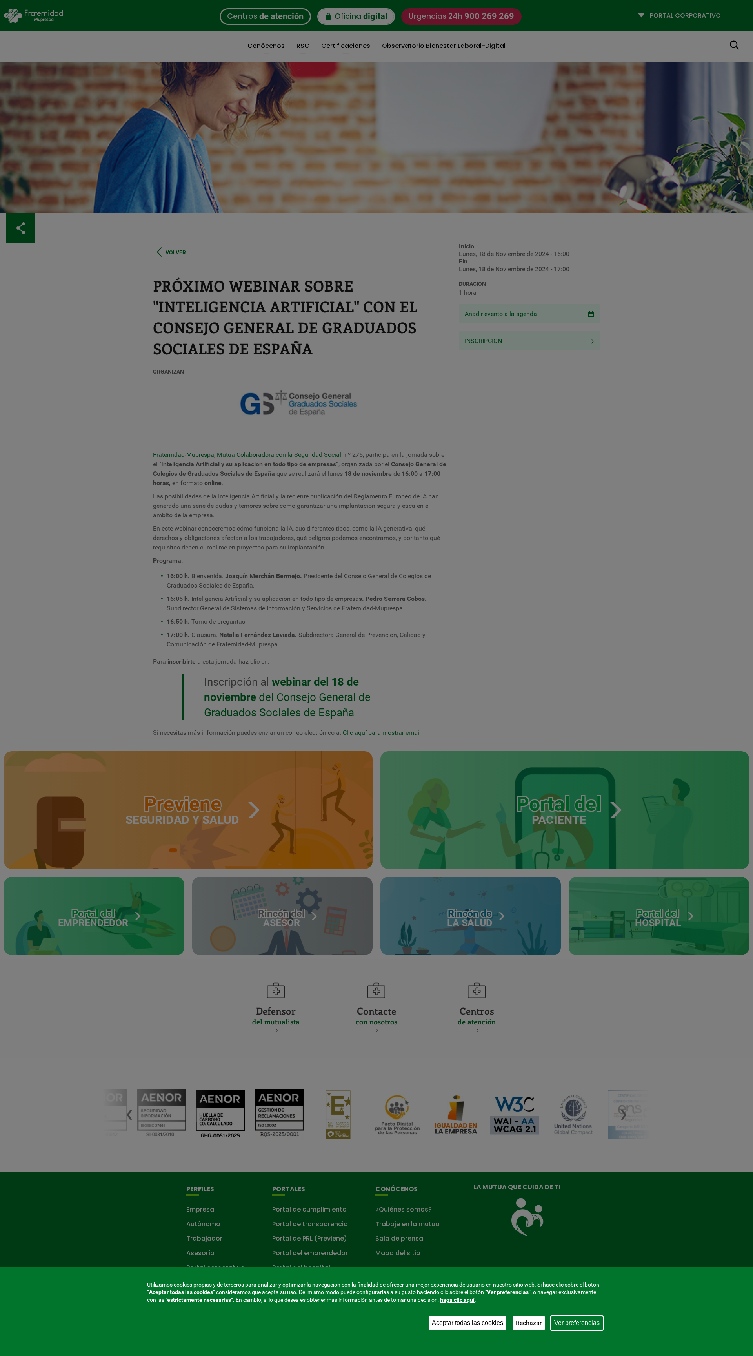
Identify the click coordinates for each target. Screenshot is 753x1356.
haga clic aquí (457, 1300)
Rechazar (529, 1323)
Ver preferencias (577, 1322)
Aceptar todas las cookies (467, 1322)
